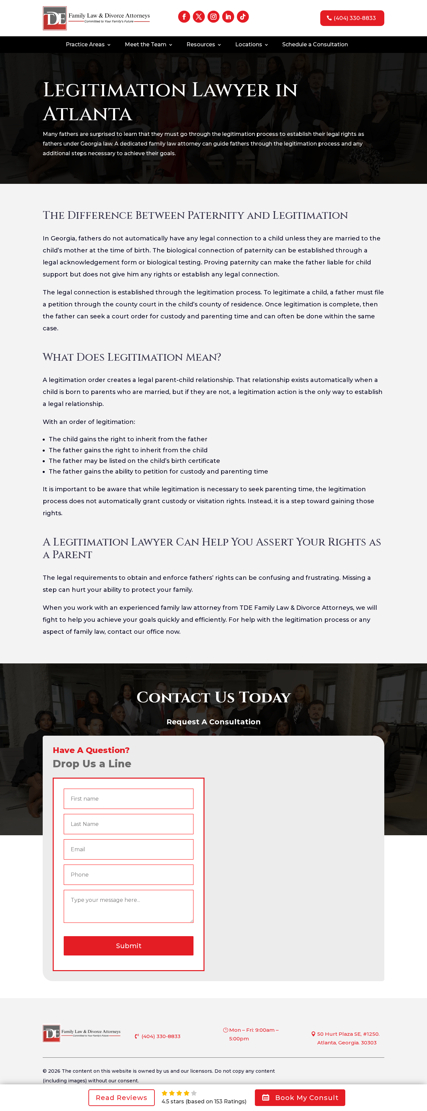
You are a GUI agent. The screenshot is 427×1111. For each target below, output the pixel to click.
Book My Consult (307, 1098)
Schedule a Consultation (315, 45)
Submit (128, 946)
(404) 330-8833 (355, 18)
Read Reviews (121, 1098)
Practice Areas (85, 45)
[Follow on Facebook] (184, 17)
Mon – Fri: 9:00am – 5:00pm (254, 1034)
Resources (200, 45)
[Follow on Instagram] (213, 17)
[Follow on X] (199, 17)
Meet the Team (145, 45)
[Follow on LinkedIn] (228, 17)
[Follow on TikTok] (243, 17)
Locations (248, 45)
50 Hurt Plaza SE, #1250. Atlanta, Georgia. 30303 (348, 1038)
